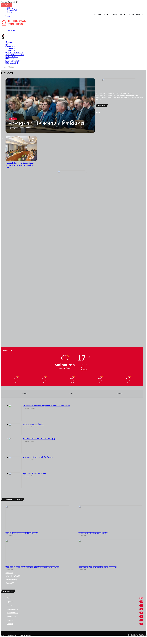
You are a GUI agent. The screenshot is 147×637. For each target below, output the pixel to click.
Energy (11, 50)
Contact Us (10, 583)
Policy (11, 46)
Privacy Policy (11, 579)
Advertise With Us (13, 576)
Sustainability (15, 53)
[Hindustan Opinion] (14, 26)
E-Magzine (13, 63)
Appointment (14, 61)
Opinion (11, 48)
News (10, 44)
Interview (12, 57)
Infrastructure (15, 55)
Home (4, 67)
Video (11, 59)
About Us (9, 573)
